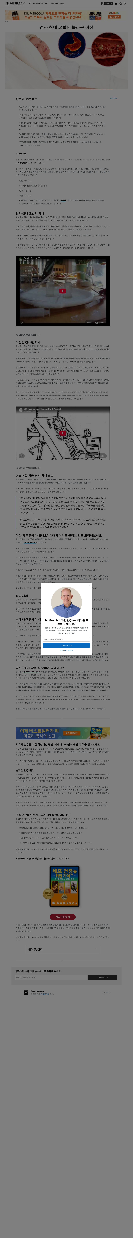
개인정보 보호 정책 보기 (66, 650)
